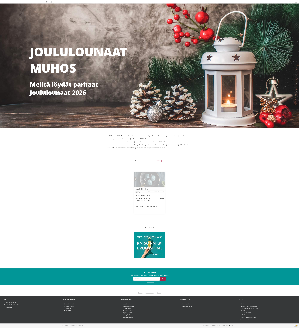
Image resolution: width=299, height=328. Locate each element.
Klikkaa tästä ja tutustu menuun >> (146, 207)
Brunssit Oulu (68, 310)
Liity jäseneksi (186, 304)
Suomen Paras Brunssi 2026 (249, 306)
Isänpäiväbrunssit (128, 317)
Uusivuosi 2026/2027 (129, 306)
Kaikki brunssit (245, 315)
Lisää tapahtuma (187, 306)
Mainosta (243, 310)
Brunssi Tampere (69, 306)
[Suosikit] (290, 2)
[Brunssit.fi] (149, 245)
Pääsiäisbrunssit (128, 310)
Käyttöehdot (206, 325)
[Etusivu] (49, 2)
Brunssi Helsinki (69, 304)
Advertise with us (246, 313)
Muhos (158, 161)
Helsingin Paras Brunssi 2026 (249, 308)
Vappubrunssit (127, 313)
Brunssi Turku (68, 308)
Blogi (242, 304)
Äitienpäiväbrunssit (128, 315)
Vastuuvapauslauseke (227, 325)
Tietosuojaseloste (150, 282)
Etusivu (140, 293)
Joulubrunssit (150, 293)
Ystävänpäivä (127, 308)
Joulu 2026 (126, 304)
